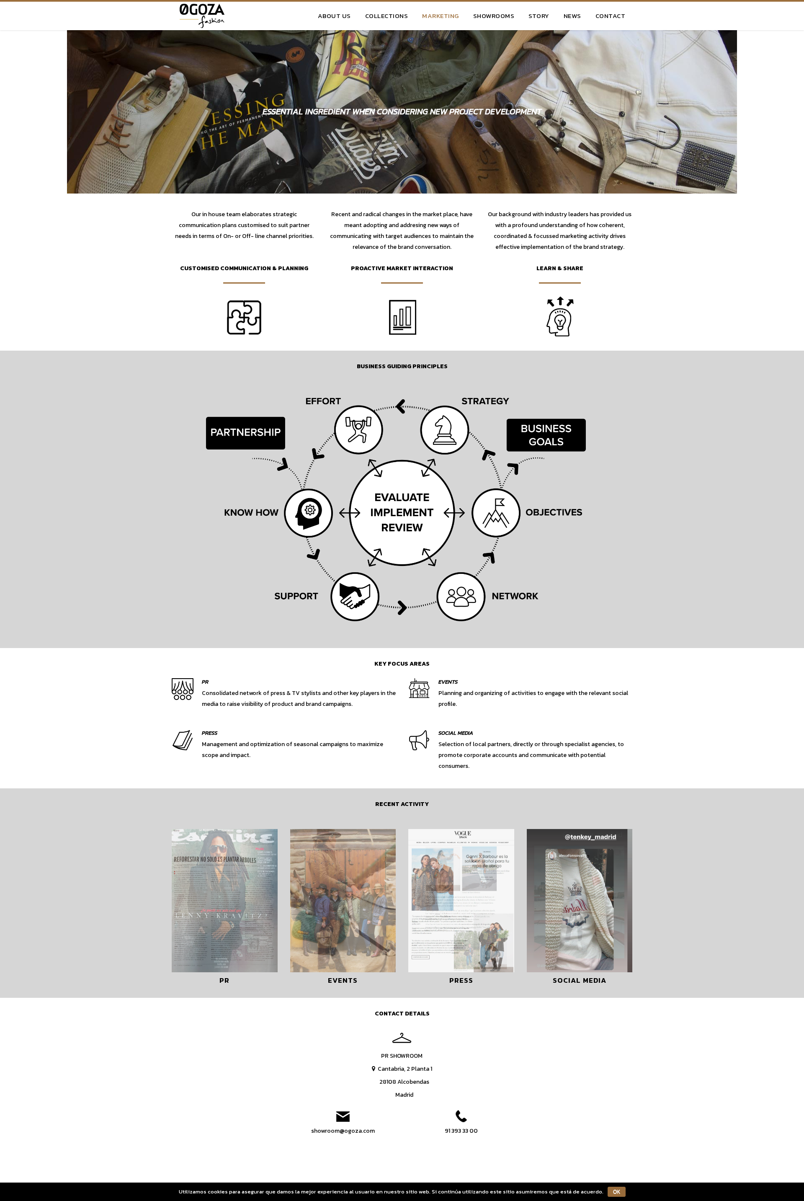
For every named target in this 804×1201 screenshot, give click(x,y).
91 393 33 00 (461, 1130)
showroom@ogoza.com (343, 1130)
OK (616, 1192)
